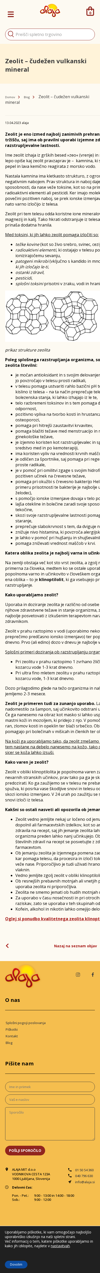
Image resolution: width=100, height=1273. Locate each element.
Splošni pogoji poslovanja (26, 1022)
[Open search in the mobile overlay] (50, 34)
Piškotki (12, 1029)
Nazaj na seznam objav (75, 945)
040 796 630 (84, 1176)
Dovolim (16, 1264)
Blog (27, 97)
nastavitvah (60, 1246)
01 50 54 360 (84, 1170)
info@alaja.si (85, 1182)
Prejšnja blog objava (9, 946)
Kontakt (12, 1036)
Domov (10, 97)
